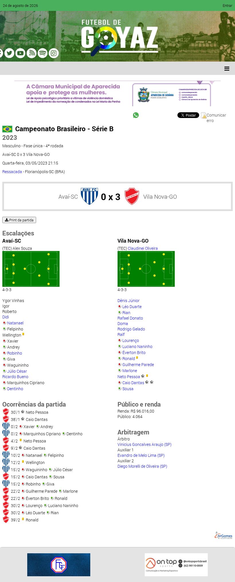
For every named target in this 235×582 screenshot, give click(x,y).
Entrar (227, 5)
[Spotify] (55, 53)
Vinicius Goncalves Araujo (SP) (144, 444)
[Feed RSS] (65, 53)
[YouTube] (44, 53)
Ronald (128, 358)
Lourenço (130, 340)
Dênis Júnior (128, 300)
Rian (126, 312)
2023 (9, 137)
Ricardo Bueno (15, 376)
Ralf (121, 334)
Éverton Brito (134, 352)
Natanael (15, 323)
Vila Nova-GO (160, 196)
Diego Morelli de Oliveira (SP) (142, 466)
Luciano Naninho (137, 346)
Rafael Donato (130, 318)
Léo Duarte (132, 306)
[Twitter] (33, 53)
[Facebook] (22, 53)
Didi (5, 317)
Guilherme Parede (138, 364)
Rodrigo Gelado (131, 329)
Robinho (14, 353)
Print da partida (21, 220)
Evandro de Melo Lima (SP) (140, 455)
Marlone (129, 370)
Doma (122, 323)
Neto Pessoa (128, 376)
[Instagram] (76, 53)
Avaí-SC (68, 196)
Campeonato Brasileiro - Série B (64, 128)
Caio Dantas (133, 382)
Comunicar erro (216, 115)
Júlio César (17, 371)
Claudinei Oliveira (143, 248)
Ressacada (12, 171)
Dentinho (15, 388)
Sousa (128, 388)
